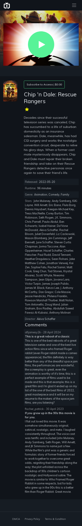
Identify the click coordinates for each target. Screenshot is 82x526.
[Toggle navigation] (74, 5)
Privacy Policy (32, 519)
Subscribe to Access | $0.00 (44, 84)
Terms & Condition (55, 519)
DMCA (16, 519)
